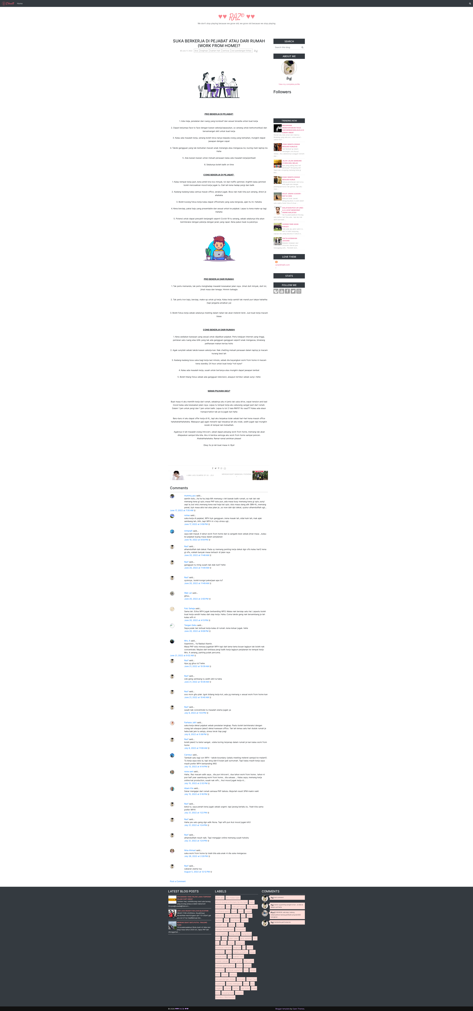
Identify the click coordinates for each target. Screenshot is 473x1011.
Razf (186, 546)
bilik (228, 906)
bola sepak (252, 906)
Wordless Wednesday (225, 997)
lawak (252, 952)
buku (241, 911)
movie (239, 965)
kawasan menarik (223, 947)
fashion (219, 920)
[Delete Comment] (194, 510)
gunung (240, 925)
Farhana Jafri (190, 722)
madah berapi (222, 961)
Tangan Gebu (190, 625)
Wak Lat (188, 593)
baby (251, 902)
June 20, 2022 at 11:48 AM (197, 555)
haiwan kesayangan (225, 929)
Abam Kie (188, 788)
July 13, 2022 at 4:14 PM (196, 766)
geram (232, 925)
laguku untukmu (240, 952)
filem (226, 920)
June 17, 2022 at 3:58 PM (196, 524)
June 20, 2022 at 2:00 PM (196, 599)
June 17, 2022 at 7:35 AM (182, 510)
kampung (240, 943)
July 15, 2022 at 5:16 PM (196, 794)
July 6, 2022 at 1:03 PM (195, 713)
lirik (229, 956)
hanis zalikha (221, 934)
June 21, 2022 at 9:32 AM (182, 655)
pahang (247, 965)
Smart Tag (251, 979)
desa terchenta (232, 915)
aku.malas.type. (233, 897)
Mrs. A (187, 640)
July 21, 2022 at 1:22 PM (196, 812)
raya (246, 970)
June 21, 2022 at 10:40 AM (197, 697)
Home (20, 3)
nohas (187, 515)
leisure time (221, 956)
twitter (236, 988)
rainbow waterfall (234, 970)
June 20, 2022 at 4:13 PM (196, 620)
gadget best (221, 925)
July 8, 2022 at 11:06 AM (196, 748)
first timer (235, 920)
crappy (248, 911)
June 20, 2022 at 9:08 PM (196, 631)
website (239, 993)
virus (218, 993)
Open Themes (298, 1009)
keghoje (204, 50)
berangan (220, 906)
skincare (241, 979)
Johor (223, 943)
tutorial (227, 988)
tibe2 (246, 983)
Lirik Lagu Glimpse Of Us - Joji (200, 475)
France (245, 920)
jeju (217, 943)
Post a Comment (178, 881)
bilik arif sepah (238, 906)
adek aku (220, 897)
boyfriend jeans (223, 911)
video (254, 988)
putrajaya (220, 970)
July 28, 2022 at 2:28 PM (196, 856)
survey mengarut (234, 983)
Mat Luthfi (248, 961)
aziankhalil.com (282, 265)
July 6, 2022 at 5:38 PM (195, 734)
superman (220, 983)
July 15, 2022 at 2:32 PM (196, 783)
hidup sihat (234, 934)
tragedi (219, 988)
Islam (224, 938)
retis (218, 974)
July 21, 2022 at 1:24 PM (196, 825)
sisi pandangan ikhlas (242, 50)
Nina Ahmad (190, 850)
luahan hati (215, 50)
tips (252, 983)
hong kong (246, 934)
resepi (253, 970)
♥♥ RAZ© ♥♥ (236, 17)
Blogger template (282, 1009)
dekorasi (219, 915)
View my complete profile (289, 84)
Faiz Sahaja (189, 608)
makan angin (236, 961)
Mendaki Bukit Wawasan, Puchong (237, 474)
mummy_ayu (190, 495)
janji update (245, 938)
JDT (255, 938)
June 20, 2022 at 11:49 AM (197, 568)
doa (196, 50)
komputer (220, 952)
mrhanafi (188, 531)
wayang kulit (227, 993)
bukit (234, 911)
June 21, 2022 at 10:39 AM (197, 666)
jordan (231, 943)
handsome (240, 929)
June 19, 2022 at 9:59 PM (196, 539)
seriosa (226, 50)
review (225, 974)
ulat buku (245, 988)
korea (228, 952)
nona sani (188, 771)
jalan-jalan (233, 938)
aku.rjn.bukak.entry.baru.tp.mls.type (231, 902)
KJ (244, 947)
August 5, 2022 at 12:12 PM (197, 871)
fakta (249, 915)
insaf (218, 938)
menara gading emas (225, 965)
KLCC (250, 947)
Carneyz (188, 754)
